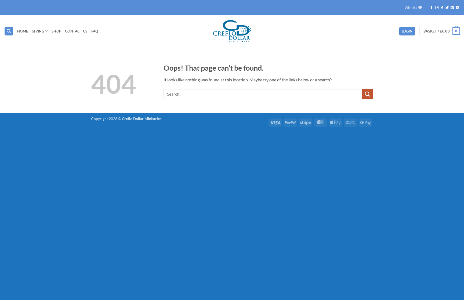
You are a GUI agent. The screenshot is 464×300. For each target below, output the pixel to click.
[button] (407, 31)
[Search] (9, 31)
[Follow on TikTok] (442, 8)
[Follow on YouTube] (457, 8)
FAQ (94, 31)
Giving (38, 31)
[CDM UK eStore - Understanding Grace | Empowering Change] (232, 31)
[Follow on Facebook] (431, 8)
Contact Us (76, 31)
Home (22, 31)
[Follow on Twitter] (447, 8)
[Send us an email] (452, 8)
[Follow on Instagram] (436, 8)
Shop (56, 31)
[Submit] (367, 94)
